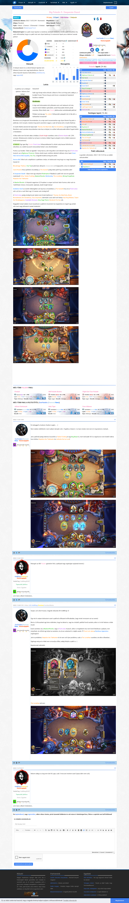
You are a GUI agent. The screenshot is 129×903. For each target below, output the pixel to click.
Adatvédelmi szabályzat (90, 895)
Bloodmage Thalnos (19, 166)
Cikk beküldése (88, 877)
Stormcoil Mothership (87, 132)
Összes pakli (17, 7)
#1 (115, 419)
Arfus (22, 176)
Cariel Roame (17, 170)
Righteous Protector (28, 153)
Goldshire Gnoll (18, 189)
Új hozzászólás (110, 553)
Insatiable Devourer (31, 200)
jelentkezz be (40, 73)
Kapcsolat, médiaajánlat (90, 888)
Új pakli (111, 7)
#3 (115, 605)
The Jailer (48, 114)
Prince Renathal (86, 121)
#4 (115, 768)
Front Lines (36, 144)
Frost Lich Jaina (89, 631)
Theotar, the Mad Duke (45, 127)
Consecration (50, 166)
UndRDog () (21, 576)
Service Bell (20, 156)
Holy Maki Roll (86, 72)
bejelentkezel (19, 814)
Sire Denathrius (59, 127)
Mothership (49, 176)
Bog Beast (84, 127)
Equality (26, 156)
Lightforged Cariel (86, 107)
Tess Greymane (37, 197)
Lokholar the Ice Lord (87, 145)
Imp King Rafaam (68, 197)
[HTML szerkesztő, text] (64, 841)
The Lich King (85, 137)
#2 (115, 558)
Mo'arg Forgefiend (68, 176)
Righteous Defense (87, 93)
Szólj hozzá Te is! (30, 28)
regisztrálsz (32, 814)
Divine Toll (84, 101)
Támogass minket (89, 883)
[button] (19, 830)
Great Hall (84, 85)
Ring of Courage (86, 88)
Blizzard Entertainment (56, 891)
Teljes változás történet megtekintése (98, 169)
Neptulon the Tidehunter (20, 178)
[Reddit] (102, 50)
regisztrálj (19, 75)
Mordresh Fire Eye (55, 200)
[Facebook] (92, 50)
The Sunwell (44, 170)
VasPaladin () (105, 38)
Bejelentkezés (108, 2)
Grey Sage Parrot (43, 200)
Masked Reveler (40, 176)
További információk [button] (70, 900)
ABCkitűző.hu (53, 883)
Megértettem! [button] (119, 900)
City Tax (32, 156)
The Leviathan (57, 176)
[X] (97, 50)
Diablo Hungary (54, 886)
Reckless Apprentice (101, 631)
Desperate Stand (19, 174)
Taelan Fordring (29, 176)
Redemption (46, 174)
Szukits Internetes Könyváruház (59, 877)
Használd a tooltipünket (90, 891)
